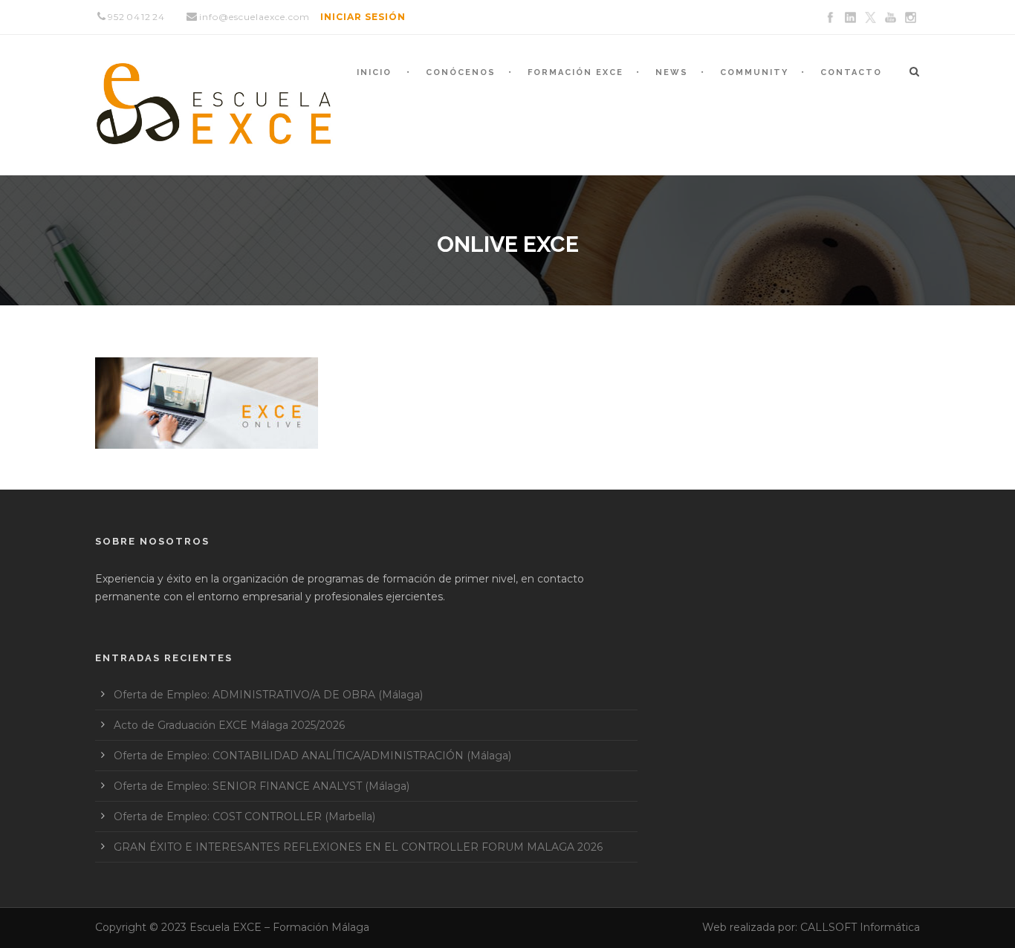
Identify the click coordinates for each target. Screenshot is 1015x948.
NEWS (671, 72)
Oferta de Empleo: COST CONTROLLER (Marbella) (244, 816)
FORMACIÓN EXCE (575, 72)
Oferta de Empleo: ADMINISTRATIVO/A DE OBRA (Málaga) (268, 694)
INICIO (374, 72)
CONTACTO (851, 72)
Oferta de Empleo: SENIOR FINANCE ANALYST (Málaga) (261, 786)
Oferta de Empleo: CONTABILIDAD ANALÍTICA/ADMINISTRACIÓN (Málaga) (312, 755)
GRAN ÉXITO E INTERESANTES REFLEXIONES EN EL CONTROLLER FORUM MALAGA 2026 (358, 847)
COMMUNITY (754, 72)
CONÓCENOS (461, 72)
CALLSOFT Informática (860, 927)
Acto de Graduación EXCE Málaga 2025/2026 (229, 725)
